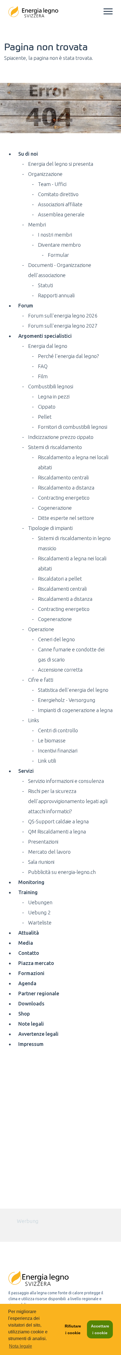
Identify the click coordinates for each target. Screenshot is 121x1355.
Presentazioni (43, 841)
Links (33, 720)
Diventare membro (59, 245)
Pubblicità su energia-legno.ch (62, 872)
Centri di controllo (58, 730)
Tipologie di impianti (50, 528)
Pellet (44, 417)
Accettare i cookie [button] (100, 1329)
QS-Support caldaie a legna (58, 821)
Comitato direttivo (58, 194)
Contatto (28, 953)
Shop (24, 1013)
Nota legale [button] (20, 1346)
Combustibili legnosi (50, 386)
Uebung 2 (39, 912)
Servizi (26, 771)
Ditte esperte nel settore (66, 518)
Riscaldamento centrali (63, 477)
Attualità (28, 932)
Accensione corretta (60, 669)
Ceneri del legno (56, 639)
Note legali (31, 1024)
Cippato (46, 406)
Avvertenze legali (38, 1034)
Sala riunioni (41, 862)
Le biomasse (52, 740)
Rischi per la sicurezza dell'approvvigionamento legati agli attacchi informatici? (67, 801)
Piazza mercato (36, 963)
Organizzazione (45, 174)
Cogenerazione (55, 508)
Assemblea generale (61, 214)
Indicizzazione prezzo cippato (60, 437)
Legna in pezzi (54, 396)
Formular (58, 255)
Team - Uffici (52, 184)
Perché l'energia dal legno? (68, 356)
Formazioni (31, 973)
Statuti (45, 285)
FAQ (43, 366)
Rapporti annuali (56, 295)
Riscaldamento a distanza (66, 487)
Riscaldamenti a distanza (65, 599)
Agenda (27, 983)
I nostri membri (55, 234)
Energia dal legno (47, 346)
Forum (25, 305)
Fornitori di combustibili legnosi (72, 427)
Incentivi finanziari (57, 750)
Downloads (31, 1003)
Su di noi (28, 154)
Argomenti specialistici (45, 336)
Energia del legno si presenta (60, 164)
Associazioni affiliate (60, 204)
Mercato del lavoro (49, 852)
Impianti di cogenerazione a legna (75, 710)
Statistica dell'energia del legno (73, 690)
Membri (37, 224)
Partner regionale (38, 993)
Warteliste (39, 922)
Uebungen (40, 902)
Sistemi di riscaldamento (55, 447)
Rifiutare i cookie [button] (73, 1329)
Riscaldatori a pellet (60, 578)
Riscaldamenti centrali (62, 589)
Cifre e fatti (40, 680)
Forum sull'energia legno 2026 (62, 315)
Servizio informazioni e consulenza (66, 781)
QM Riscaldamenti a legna (57, 831)
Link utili (47, 760)
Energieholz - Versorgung (66, 700)
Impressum (31, 1044)
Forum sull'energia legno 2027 (62, 325)
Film (43, 376)
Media (25, 943)
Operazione (41, 629)
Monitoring (31, 882)
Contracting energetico (63, 497)
